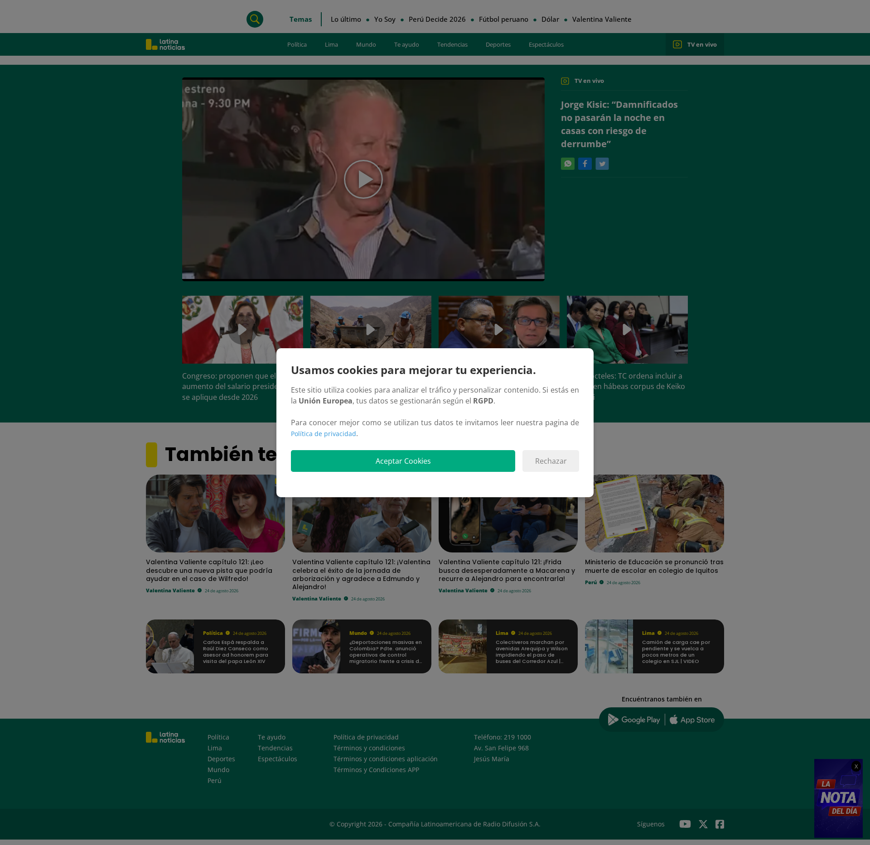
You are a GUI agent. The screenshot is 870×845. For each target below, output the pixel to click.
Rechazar (551, 461)
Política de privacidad (323, 433)
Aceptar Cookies (403, 461)
